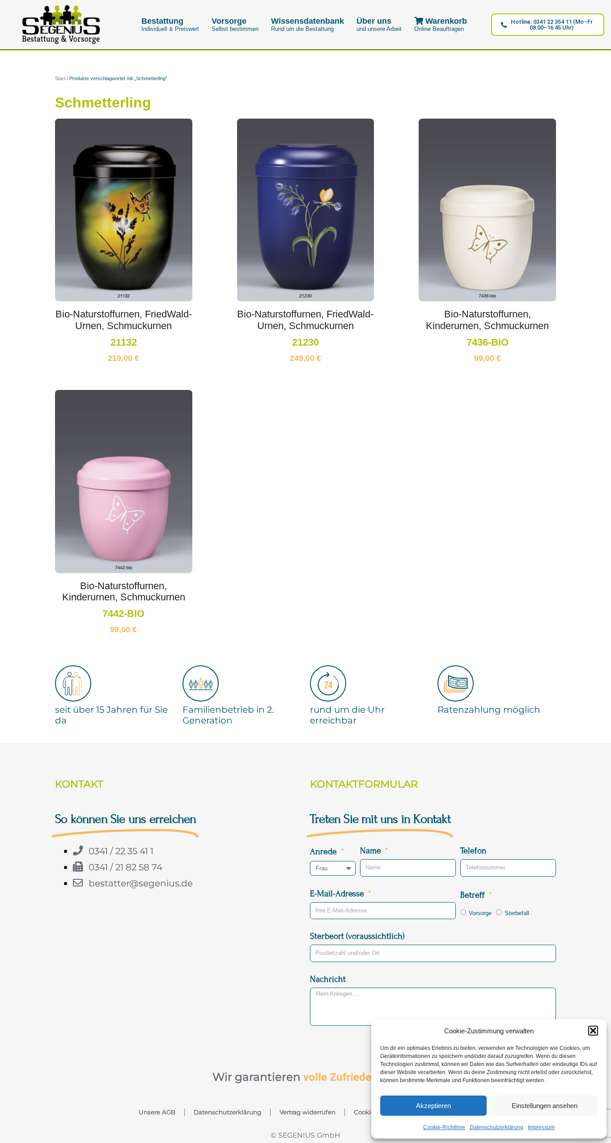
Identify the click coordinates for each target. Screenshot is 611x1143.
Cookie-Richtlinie (444, 1127)
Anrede (324, 851)
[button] (593, 1030)
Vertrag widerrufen (307, 1112)
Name (371, 850)
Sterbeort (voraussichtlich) (357, 936)
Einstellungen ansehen (544, 1105)
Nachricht (328, 979)
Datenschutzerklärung (496, 1127)
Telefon (473, 850)
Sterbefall (517, 913)
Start (60, 78)
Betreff (473, 895)
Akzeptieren (433, 1105)
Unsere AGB (157, 1112)
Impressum (541, 1127)
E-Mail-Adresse (338, 893)
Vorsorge (480, 913)
